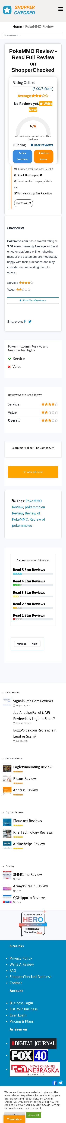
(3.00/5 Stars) (43, 89)
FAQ (13, 971)
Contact (16, 983)
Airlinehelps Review (29, 844)
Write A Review (34, 472)
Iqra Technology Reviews (33, 832)
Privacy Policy (21, 958)
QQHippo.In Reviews (29, 898)
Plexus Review (24, 779)
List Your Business (24, 1009)
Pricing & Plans (22, 1021)
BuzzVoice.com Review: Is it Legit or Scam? (34, 733)
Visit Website (22, 203)
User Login (18, 1015)
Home (17, 27)
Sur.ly (39, 932)
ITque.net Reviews (27, 821)
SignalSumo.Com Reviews (33, 701)
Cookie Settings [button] (15, 1115)
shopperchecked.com (33, 925)
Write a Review (44, 156)
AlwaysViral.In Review (30, 886)
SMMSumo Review (27, 875)
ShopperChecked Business (30, 977)
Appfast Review (25, 790)
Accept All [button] (34, 1115)
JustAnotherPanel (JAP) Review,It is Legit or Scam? (34, 715)
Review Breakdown (22, 156)
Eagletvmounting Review (32, 767)
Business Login (21, 1003)
